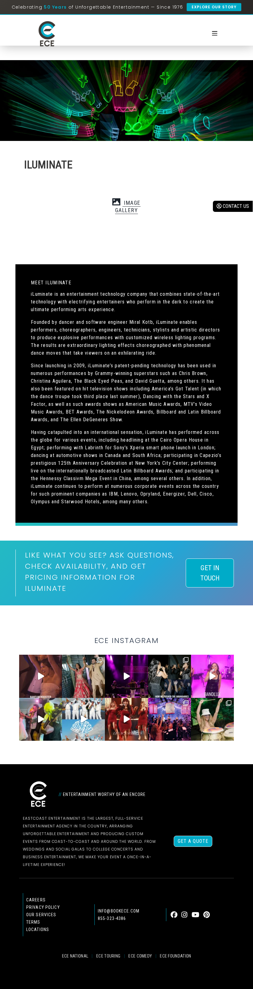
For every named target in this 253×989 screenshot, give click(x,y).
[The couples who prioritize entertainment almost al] (169, 719)
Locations (37, 929)
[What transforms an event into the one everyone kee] (169, 676)
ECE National (75, 956)
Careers (36, 899)
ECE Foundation (175, 956)
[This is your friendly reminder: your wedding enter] (83, 676)
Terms (33, 922)
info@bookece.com (118, 911)
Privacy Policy (43, 907)
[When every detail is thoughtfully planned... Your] (126, 719)
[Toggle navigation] (215, 33)
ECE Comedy (140, 956)
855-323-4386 (112, 918)
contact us (235, 206)
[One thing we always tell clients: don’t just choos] (212, 676)
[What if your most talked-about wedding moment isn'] (212, 719)
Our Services (41, 914)
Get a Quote (193, 841)
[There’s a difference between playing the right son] (40, 676)
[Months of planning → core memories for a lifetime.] (126, 676)
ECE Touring (108, 956)
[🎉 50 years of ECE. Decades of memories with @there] (83, 719)
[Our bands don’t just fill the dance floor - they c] (40, 719)
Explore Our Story (214, 7)
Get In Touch (210, 573)
